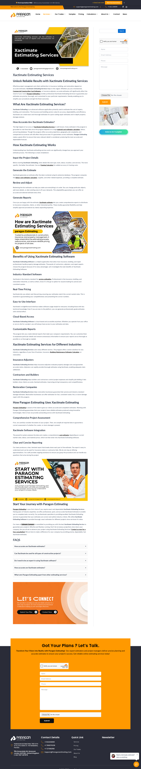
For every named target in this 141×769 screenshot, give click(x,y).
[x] (129, 7)
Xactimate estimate (46, 202)
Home (38, 14)
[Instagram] (125, 7)
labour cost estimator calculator (26, 177)
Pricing (81, 14)
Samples (72, 14)
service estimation (45, 279)
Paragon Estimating (33, 94)
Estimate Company (27, 524)
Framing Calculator (47, 165)
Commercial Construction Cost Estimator (27, 91)
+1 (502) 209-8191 (98, 3)
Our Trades (59, 14)
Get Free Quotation (113, 3)
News (125, 14)
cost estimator (64, 435)
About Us (104, 14)
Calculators (91, 14)
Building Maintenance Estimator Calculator (64, 352)
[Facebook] (122, 7)
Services (46, 14)
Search (122, 31)
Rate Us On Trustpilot (113, 132)
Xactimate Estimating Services (44, 127)
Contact (116, 14)
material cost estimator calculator (68, 129)
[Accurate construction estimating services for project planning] (50, 603)
